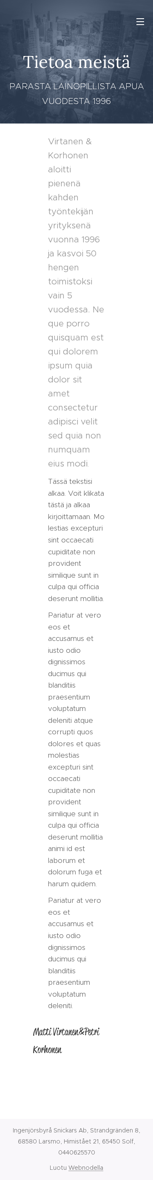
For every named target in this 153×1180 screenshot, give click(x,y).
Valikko (140, 21)
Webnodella (85, 1168)
